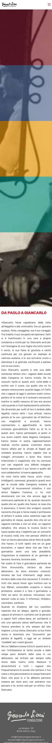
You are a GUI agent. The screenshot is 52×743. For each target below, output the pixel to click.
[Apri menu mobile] (49, 4)
